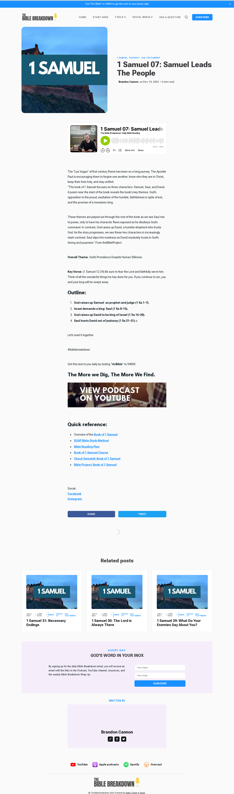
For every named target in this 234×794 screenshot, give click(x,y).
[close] (230, 3)
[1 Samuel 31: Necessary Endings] (51, 592)
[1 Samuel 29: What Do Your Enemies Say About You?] (182, 592)
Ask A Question (170, 17)
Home (82, 17)
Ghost (142, 793)
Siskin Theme (131, 793)
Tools (119, 17)
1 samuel (122, 58)
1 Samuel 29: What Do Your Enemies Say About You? (179, 623)
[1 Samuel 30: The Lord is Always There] (117, 592)
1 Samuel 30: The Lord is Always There (112, 623)
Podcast (134, 58)
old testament (150, 58)
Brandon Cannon (128, 81)
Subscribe (202, 17)
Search (186, 17)
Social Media (141, 17)
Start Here (100, 17)
